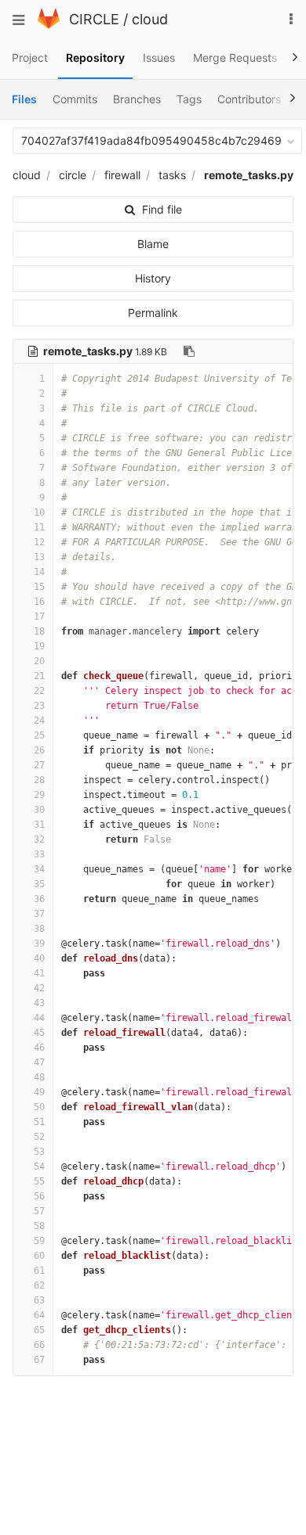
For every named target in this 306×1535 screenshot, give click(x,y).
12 (39, 542)
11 (39, 527)
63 (39, 1300)
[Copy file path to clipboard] (189, 351)
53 (39, 1151)
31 (39, 824)
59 (39, 1240)
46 (39, 1047)
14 (39, 571)
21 (39, 675)
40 (39, 958)
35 (39, 884)
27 (39, 765)
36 (39, 898)
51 (39, 1121)
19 (39, 646)
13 (39, 557)
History (153, 278)
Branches (137, 99)
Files (24, 99)
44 (39, 1017)
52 (39, 1136)
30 (39, 809)
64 (39, 1315)
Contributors (249, 99)
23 (39, 705)
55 (39, 1181)
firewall (122, 175)
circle (72, 175)
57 (39, 1211)
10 (39, 512)
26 (39, 750)
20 (39, 661)
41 (39, 973)
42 (39, 988)
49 (39, 1092)
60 (39, 1255)
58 (39, 1225)
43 (39, 1003)
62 (39, 1285)
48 (39, 1077)
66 (39, 1344)
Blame (153, 243)
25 (39, 735)
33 (39, 854)
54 (39, 1166)
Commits (75, 99)
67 (39, 1359)
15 (39, 586)
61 (39, 1270)
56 (39, 1196)
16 (39, 601)
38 (39, 928)
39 (39, 943)
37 (39, 913)
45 (39, 1032)
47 (39, 1062)
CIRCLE (94, 19)
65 (39, 1330)
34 (39, 869)
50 (39, 1107)
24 (39, 720)
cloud (150, 19)
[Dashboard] (49, 24)
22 (39, 690)
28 (39, 780)
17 (39, 616)
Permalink (153, 312)
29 (39, 794)
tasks (172, 175)
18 (39, 631)
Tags (189, 99)
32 (39, 839)
